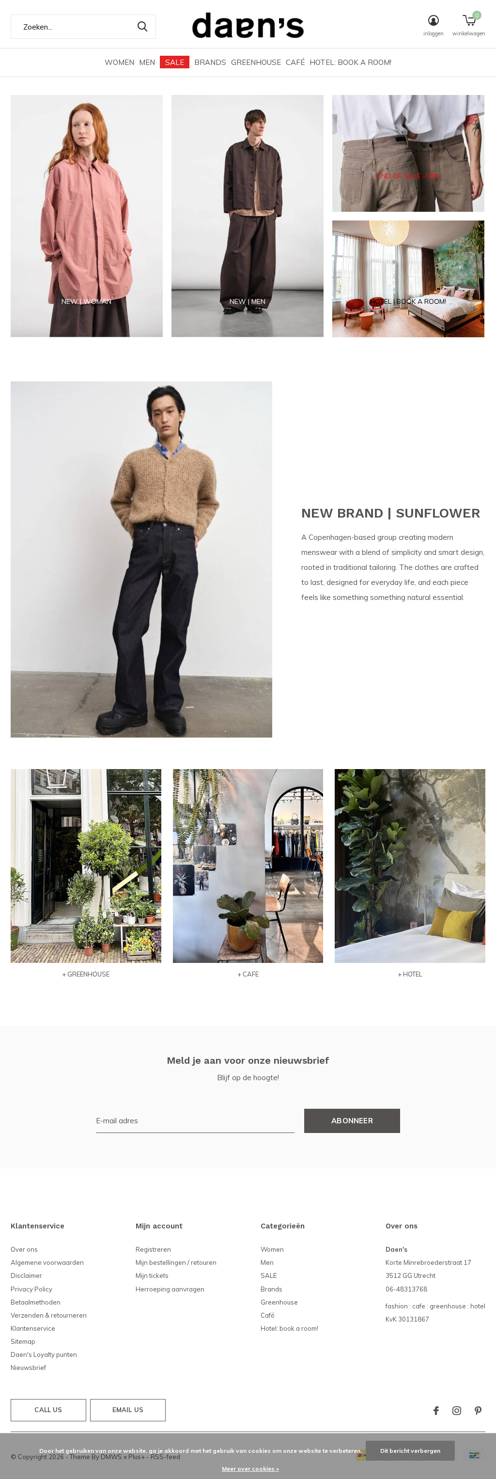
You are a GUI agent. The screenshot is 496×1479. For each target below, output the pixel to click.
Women (119, 62)
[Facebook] (436, 1410)
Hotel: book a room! (350, 62)
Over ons (24, 1249)
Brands (210, 62)
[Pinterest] (478, 1410)
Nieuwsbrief (28, 1367)
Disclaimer (26, 1275)
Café (295, 62)
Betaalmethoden (36, 1302)
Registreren (153, 1249)
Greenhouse (256, 62)
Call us (48, 1410)
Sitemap (23, 1341)
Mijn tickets (152, 1275)
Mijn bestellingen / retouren (176, 1262)
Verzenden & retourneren (49, 1315)
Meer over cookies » (250, 1468)
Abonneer (352, 1120)
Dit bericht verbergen (410, 1450)
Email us (127, 1410)
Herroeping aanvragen (170, 1289)
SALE (174, 62)
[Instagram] (456, 1410)
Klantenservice (33, 1328)
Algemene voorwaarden (47, 1262)
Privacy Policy (31, 1289)
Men (147, 62)
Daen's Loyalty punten (44, 1354)
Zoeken (142, 27)
